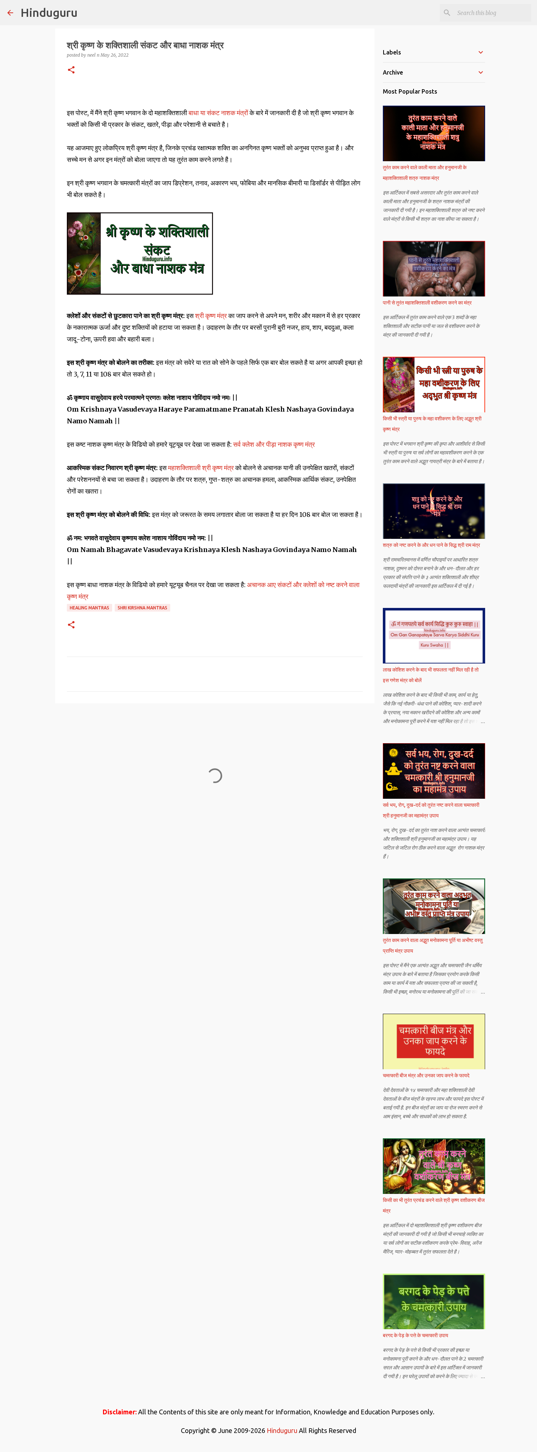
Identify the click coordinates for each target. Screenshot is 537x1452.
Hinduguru (48, 12)
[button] (71, 70)
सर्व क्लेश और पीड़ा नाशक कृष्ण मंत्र (274, 444)
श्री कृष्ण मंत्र (211, 315)
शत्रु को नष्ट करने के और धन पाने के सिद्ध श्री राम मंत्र (431, 545)
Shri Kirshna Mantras (142, 607)
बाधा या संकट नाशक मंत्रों (218, 113)
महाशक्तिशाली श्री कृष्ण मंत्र (201, 468)
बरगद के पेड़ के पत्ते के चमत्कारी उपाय (415, 1335)
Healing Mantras (89, 607)
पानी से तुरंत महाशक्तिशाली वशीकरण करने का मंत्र (427, 303)
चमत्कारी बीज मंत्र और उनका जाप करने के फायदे (426, 1075)
